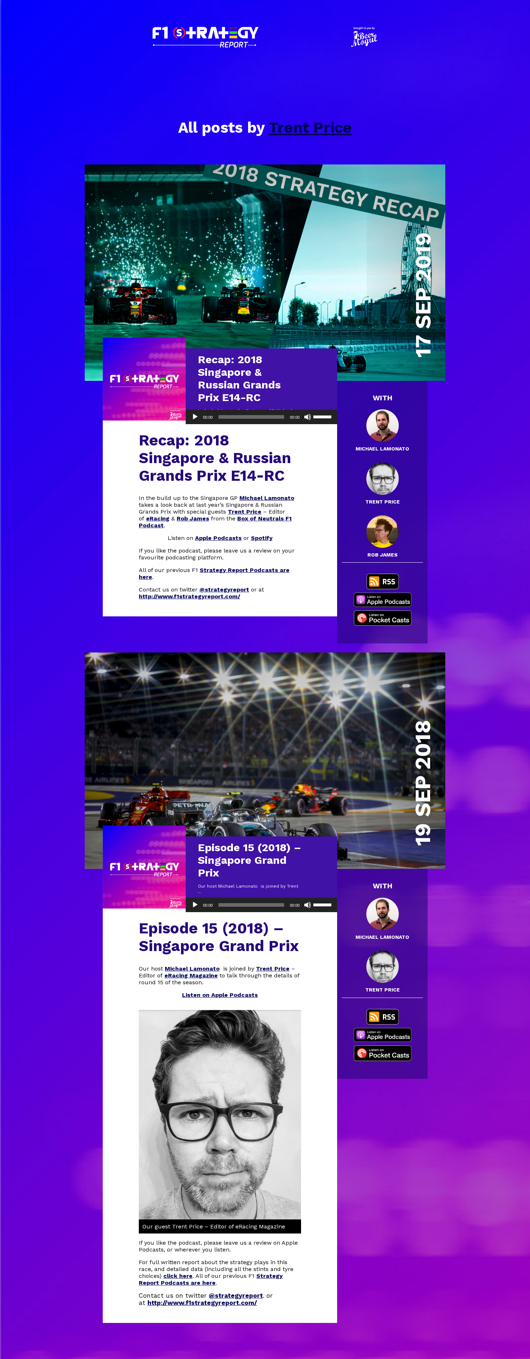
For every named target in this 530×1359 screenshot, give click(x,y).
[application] (261, 417)
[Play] (195, 417)
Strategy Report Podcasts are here (211, 1279)
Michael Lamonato (266, 497)
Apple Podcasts (218, 538)
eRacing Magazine (191, 975)
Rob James (193, 518)
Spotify (262, 538)
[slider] (323, 416)
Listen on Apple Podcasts (220, 994)
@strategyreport (224, 589)
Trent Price (310, 127)
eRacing (157, 518)
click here (178, 1275)
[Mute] (307, 417)
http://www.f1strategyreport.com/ (189, 596)
